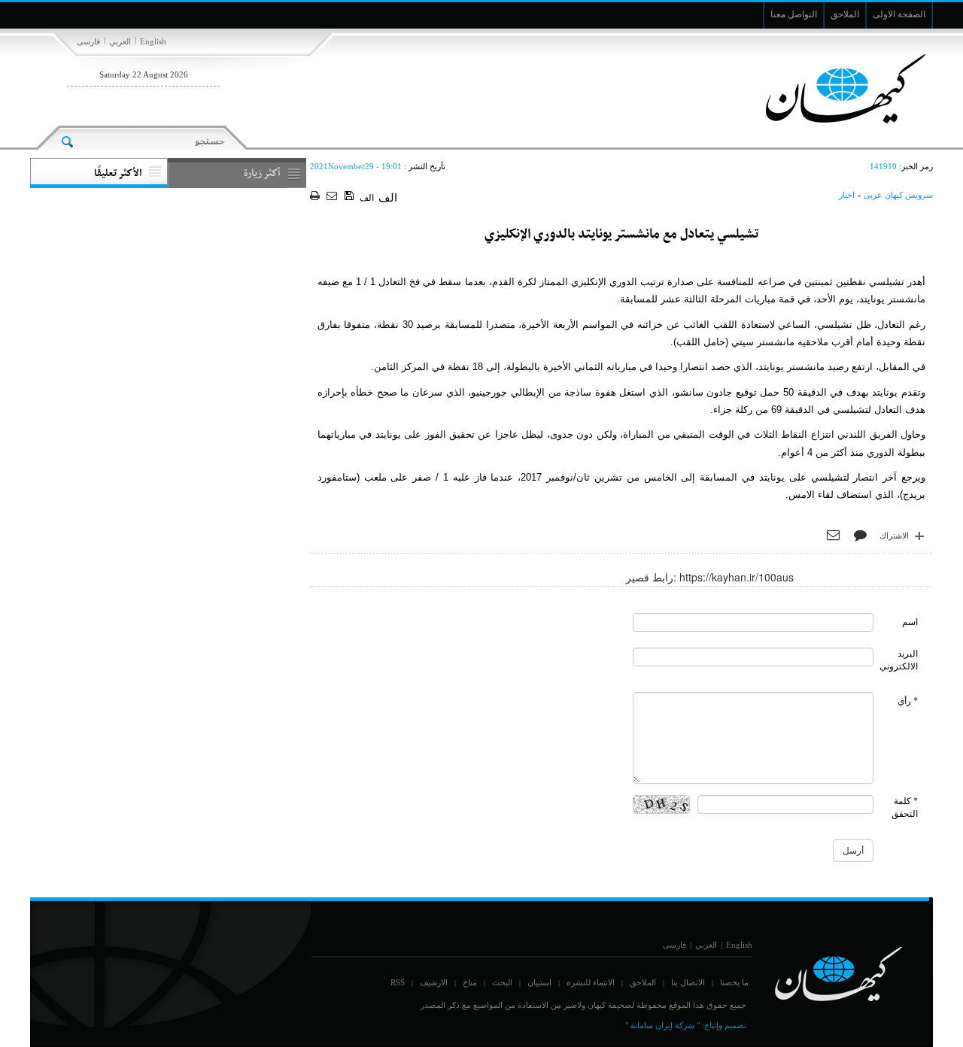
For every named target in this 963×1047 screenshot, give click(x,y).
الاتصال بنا (688, 982)
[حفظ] (350, 196)
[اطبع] (316, 196)
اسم (910, 622)
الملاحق (643, 982)
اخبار (847, 194)
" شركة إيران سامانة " (662, 1025)
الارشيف (434, 982)
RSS (397, 982)
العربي (120, 41)
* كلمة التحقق (905, 807)
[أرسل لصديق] (334, 196)
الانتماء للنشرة (591, 982)
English (153, 41)
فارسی (88, 41)
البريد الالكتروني (898, 660)
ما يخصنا (734, 982)
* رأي (908, 701)
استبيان (539, 982)
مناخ (470, 982)
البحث (502, 982)
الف (367, 198)
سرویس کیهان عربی (898, 194)
